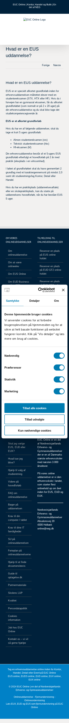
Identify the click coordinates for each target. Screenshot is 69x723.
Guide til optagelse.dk (15, 575)
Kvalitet (12, 600)
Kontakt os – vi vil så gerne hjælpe (18, 641)
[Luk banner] (63, 290)
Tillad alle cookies (34, 408)
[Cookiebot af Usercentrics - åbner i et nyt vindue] (40, 290)
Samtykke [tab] (12, 300)
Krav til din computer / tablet (17, 518)
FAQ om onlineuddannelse (17, 495)
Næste (57, 65)
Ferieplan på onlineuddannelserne (19, 552)
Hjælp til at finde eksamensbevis (17, 564)
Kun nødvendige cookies (34, 430)
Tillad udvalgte (34, 419)
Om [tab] (56, 300)
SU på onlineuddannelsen (18, 541)
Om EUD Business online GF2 (18, 283)
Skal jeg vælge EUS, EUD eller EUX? (16, 447)
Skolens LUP (15, 592)
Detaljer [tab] (34, 300)
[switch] (59, 368)
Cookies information (14, 618)
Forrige (46, 65)
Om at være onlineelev (14, 264)
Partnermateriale (17, 585)
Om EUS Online (17, 273)
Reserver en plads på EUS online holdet (50, 254)
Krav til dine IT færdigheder (16, 529)
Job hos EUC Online (15, 629)
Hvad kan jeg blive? (15, 460)
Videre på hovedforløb (14, 483)
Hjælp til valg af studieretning (16, 472)
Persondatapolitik (17, 608)
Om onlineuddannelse (17, 252)
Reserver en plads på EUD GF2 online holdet (50, 270)
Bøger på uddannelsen (15, 506)
